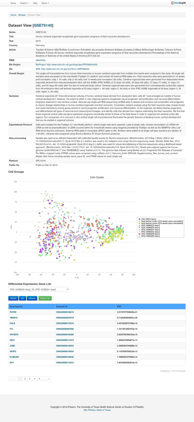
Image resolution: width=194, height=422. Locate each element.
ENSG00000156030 (65, 356)
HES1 (12, 340)
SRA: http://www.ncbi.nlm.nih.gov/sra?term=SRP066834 (62, 68)
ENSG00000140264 (65, 351)
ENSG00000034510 (65, 317)
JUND (12, 345)
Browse (22, 14)
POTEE (13, 312)
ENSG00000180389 (65, 334)
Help (35, 3)
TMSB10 (13, 317)
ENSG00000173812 (65, 362)
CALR (12, 323)
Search (23, 3)
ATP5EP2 (14, 334)
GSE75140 (43, 25)
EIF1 (12, 362)
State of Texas (104, 409)
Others (32, 298)
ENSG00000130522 (65, 345)
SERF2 (13, 351)
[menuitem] (13, 3)
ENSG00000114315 (65, 340)
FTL (11, 328)
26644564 (40, 60)
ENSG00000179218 (65, 323)
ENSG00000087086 (65, 328)
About (44, 3)
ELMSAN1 (14, 356)
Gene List (45, 298)
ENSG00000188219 (65, 312)
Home (13, 3)
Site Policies (89, 409)
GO (22, 298)
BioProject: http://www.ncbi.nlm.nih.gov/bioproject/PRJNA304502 (66, 64)
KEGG (13, 298)
